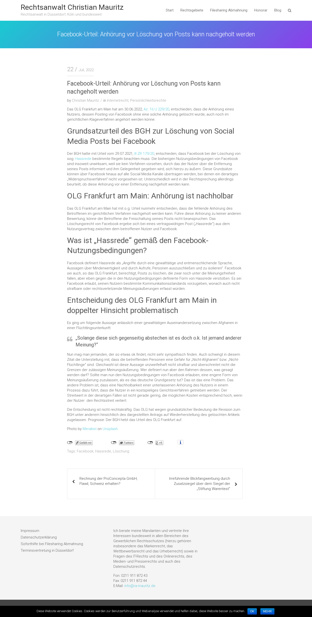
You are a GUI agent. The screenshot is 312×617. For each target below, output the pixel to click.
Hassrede (83, 159)
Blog (277, 10)
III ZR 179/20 (144, 153)
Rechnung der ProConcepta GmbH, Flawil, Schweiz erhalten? (108, 481)
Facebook (85, 451)
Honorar (260, 10)
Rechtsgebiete (191, 10)
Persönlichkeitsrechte (148, 100)
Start (170, 10)
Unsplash (110, 429)
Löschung (121, 451)
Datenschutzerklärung (39, 537)
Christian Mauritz (85, 100)
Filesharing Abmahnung (228, 10)
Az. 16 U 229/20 (156, 109)
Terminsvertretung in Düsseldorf (47, 550)
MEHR (267, 611)
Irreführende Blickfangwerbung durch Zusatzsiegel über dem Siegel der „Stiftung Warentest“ (199, 483)
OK (252, 611)
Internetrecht (117, 100)
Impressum (30, 531)
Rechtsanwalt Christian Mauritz (72, 7)
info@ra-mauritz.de (140, 586)
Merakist (90, 429)
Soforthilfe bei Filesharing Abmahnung (52, 544)
